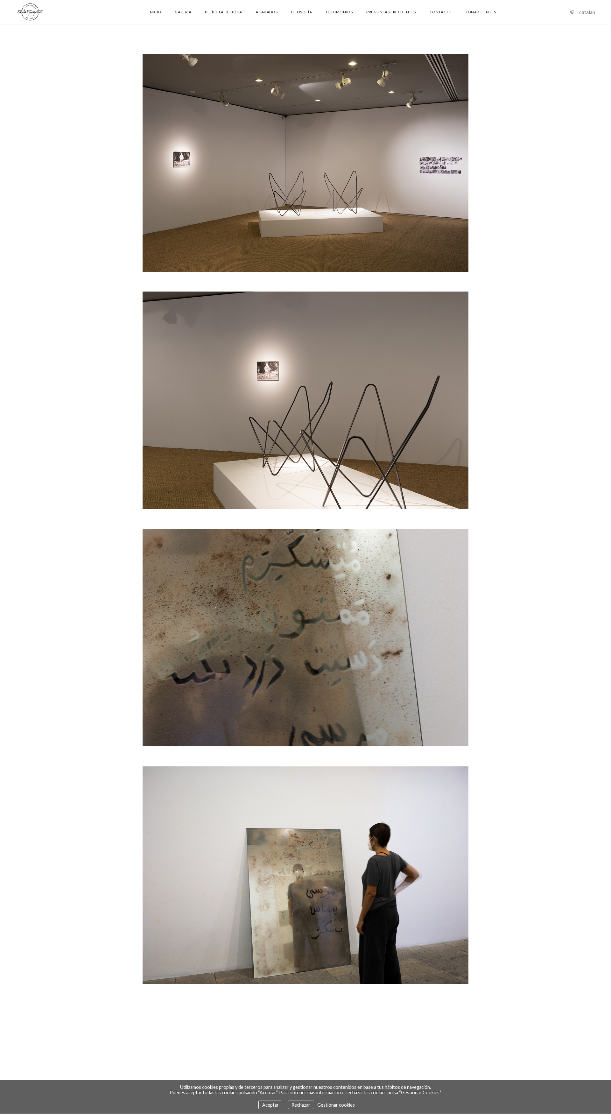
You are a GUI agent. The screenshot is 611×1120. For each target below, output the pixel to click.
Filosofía (301, 12)
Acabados (266, 12)
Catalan (587, 12)
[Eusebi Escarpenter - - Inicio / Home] (49, 12)
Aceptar (270, 1105)
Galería (183, 12)
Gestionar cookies (336, 1105)
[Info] (572, 12)
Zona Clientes (480, 12)
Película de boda (223, 12)
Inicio (155, 12)
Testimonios (339, 12)
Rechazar (300, 1105)
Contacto (441, 12)
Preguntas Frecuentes (391, 12)
